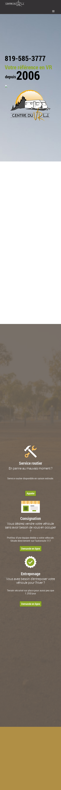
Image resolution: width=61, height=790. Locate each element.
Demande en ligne (30, 548)
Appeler (30, 493)
